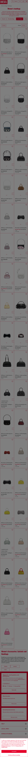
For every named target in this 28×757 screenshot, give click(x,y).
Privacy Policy (18, 745)
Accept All (14, 751)
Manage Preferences (5, 745)
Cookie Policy (4, 747)
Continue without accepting (14, 755)
